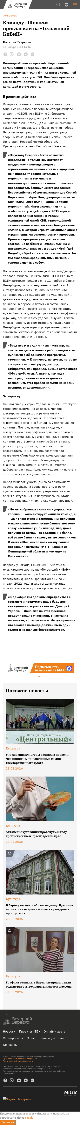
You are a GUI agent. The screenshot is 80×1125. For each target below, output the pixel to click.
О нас (31, 1038)
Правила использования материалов (20, 1058)
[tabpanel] (40, 668)
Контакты (10, 1045)
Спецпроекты (13, 1038)
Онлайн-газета (54, 1031)
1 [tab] (39, 676)
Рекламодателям (51, 1038)
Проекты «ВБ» (29, 1031)
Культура (13, 748)
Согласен (8, 1122)
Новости (9, 1031)
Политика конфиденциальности (18, 1061)
